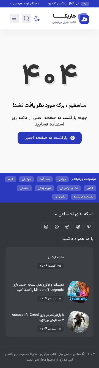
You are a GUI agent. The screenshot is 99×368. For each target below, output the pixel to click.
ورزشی (62, 179)
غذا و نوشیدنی (69, 188)
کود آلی (26, 179)
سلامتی (24, 188)
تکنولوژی (60, 196)
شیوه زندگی (44, 188)
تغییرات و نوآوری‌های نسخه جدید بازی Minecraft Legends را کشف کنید (38, 287)
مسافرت (45, 179)
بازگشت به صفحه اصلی (46, 138)
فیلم (10, 179)
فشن (90, 188)
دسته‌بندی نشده (83, 196)
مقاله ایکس (56, 257)
